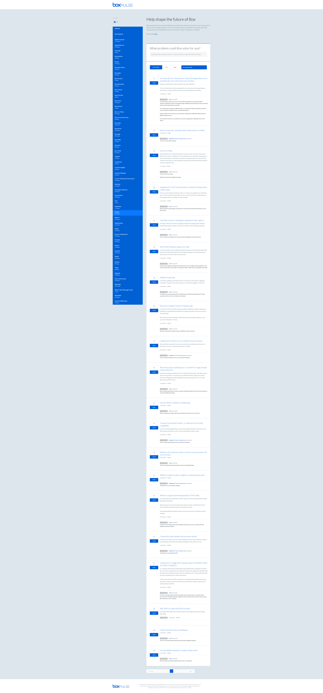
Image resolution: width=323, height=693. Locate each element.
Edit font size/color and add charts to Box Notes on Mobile (182, 130)
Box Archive (118, 78)
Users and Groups (120, 278)
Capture (117, 156)
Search (117, 245)
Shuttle (117, 262)
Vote (154, 83)
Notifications (119, 223)
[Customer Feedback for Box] (123, 5)
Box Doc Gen (119, 95)
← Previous (151, 671)
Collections (118, 162)
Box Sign (117, 134)
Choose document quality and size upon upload (178, 536)
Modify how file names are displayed (174, 630)
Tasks (116, 267)
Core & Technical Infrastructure (124, 178)
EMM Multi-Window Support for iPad (174, 247)
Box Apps (118, 73)
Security (117, 251)
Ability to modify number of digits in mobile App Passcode (182, 475)
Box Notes (118, 128)
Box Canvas (118, 89)
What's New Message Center (124, 290)
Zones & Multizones (121, 301)
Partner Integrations (121, 234)
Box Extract (118, 106)
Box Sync (118, 145)
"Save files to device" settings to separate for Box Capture (182, 220)
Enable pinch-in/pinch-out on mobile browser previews (181, 341)
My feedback (119, 34)
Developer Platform (121, 190)
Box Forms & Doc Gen (121, 117)
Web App (118, 284)
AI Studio (117, 50)
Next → (191, 671)
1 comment (162, 166)
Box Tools (118, 151)
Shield (117, 256)
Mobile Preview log (167, 277)
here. (156, 34)
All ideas (117, 28)
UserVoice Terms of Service (174, 684)
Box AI (117, 62)
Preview (117, 240)
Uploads (117, 273)
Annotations (119, 56)
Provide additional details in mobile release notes (178, 650)
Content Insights (120, 167)
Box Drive (118, 101)
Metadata (118, 206)
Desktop (117, 184)
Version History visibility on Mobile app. (175, 403)
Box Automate (119, 84)
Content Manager (120, 173)
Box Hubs (118, 123)
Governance (118, 195)
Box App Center (120, 67)
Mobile (169, 94)
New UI (117, 217)
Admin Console (119, 39)
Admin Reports (119, 45)
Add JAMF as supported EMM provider (175, 608)
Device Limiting (166, 151)
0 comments (163, 94)
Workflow (118, 295)
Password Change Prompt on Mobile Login (176, 306)
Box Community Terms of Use (193, 684)
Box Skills (118, 139)
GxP (116, 201)
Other (117, 228)
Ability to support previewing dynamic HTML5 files (179, 495)
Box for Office (119, 112)
